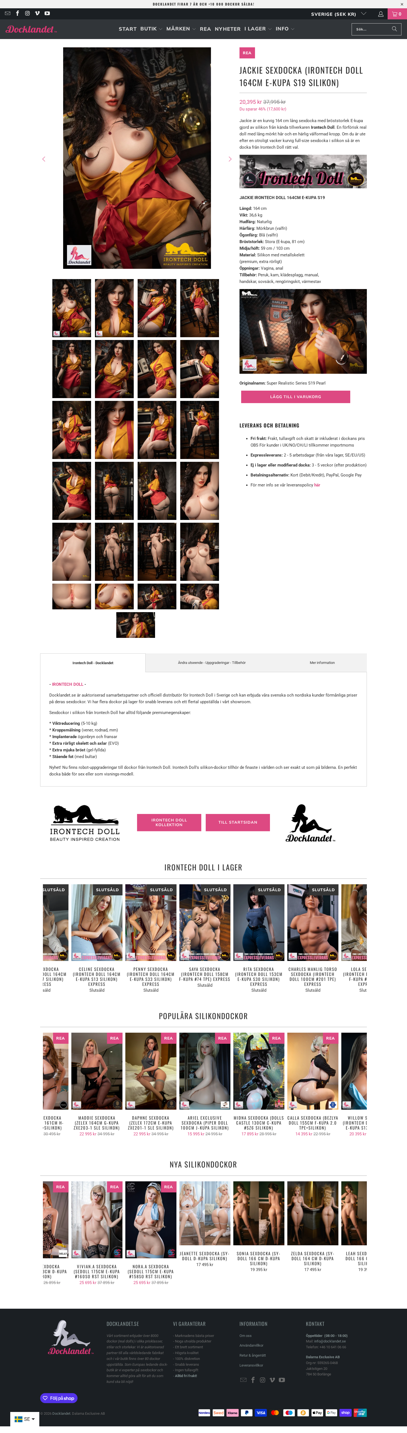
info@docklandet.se (330, 1341)
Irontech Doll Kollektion (169, 822)
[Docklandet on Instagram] (27, 14)
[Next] (229, 159)
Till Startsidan (237, 822)
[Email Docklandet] (7, 14)
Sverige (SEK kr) (334, 14)
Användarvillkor (251, 1345)
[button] (151, 29)
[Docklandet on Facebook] (17, 14)
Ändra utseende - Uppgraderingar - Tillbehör (212, 663)
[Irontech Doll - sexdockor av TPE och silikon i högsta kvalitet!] (303, 186)
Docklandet (61, 1413)
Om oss (245, 1336)
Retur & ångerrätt (252, 1355)
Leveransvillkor (251, 1365)
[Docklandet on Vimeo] (37, 14)
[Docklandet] (31, 29)
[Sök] (394, 29)
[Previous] (44, 159)
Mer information (322, 663)
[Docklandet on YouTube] (47, 14)
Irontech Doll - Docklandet (93, 663)
